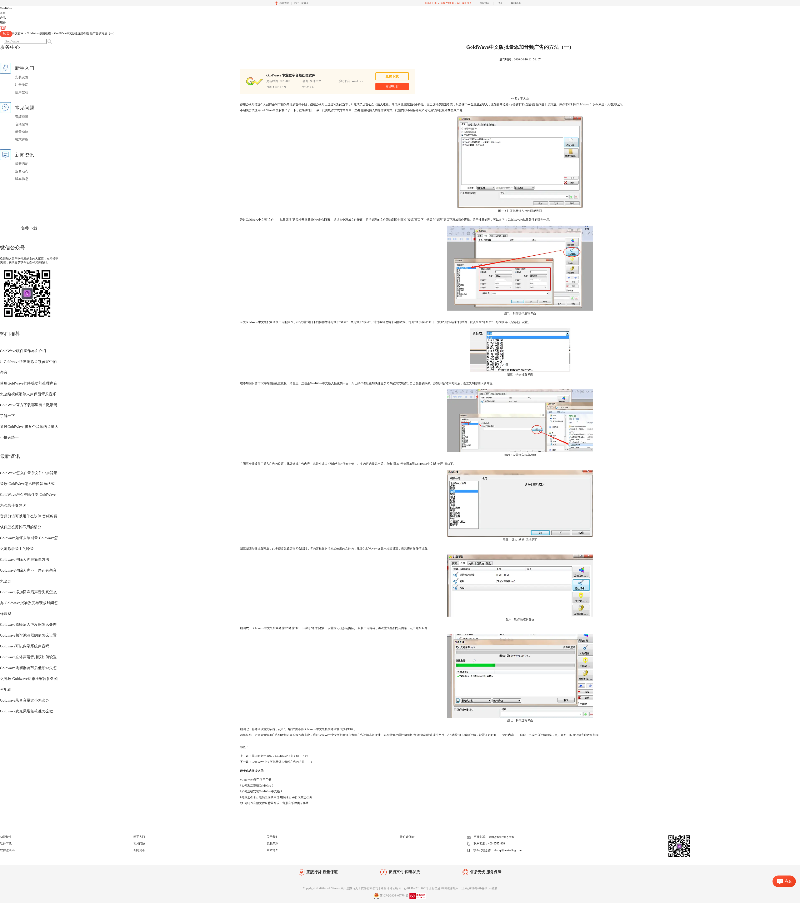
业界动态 (21, 171)
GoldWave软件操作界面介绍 (23, 351)
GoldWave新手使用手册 (255, 779)
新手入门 (139, 836)
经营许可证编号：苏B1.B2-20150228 (404, 888)
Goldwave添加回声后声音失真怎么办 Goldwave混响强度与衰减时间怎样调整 (29, 603)
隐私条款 (272, 843)
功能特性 (6, 836)
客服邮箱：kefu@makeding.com (494, 836)
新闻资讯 (139, 850)
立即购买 (392, 86)
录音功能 (21, 132)
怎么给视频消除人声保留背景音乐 (28, 394)
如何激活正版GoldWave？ (257, 785)
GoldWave (6, 8)
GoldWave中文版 (329, 735)
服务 (3, 22)
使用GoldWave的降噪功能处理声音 (28, 383)
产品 (3, 17)
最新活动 (21, 164)
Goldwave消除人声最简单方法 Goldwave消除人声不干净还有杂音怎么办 (28, 570)
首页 (3, 13)
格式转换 (21, 139)
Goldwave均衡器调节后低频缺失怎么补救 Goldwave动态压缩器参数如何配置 (29, 679)
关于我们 (272, 836)
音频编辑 (21, 124)
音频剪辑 (21, 117)
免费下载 (29, 228)
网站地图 (272, 850)
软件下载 (6, 843)
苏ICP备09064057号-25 (394, 895)
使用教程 (21, 92)
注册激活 (21, 84)
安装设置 (21, 77)
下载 (3, 27)
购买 (6, 33)
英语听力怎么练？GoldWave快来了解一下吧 (280, 756)
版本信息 (21, 179)
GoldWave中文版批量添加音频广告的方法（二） (283, 761)
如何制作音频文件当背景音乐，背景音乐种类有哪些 (274, 803)
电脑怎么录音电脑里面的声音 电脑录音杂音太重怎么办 (276, 797)
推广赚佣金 (407, 836)
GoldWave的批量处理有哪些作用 (528, 219)
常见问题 (139, 843)
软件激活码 (7, 850)
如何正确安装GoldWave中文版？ (261, 791)
